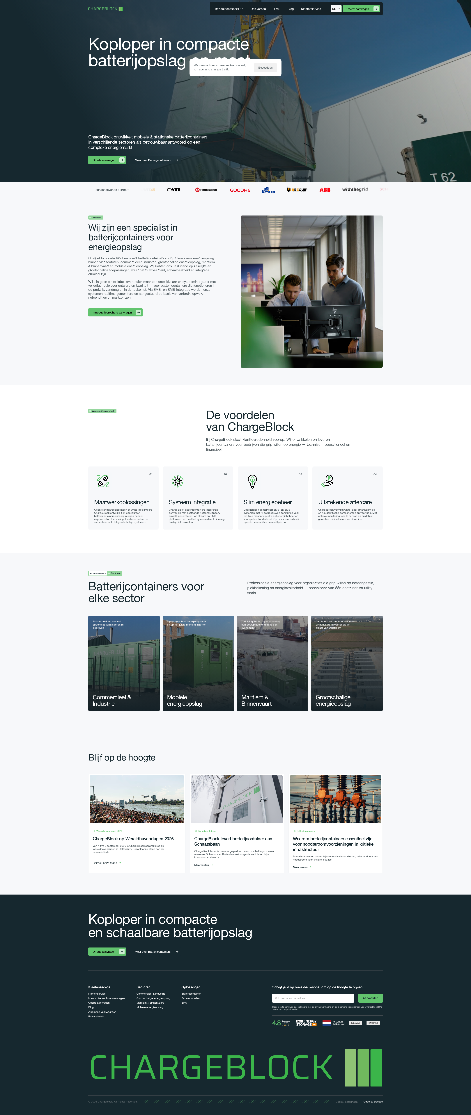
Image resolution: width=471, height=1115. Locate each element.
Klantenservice (97, 993)
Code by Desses (373, 1101)
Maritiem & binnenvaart (150, 1002)
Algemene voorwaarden (102, 1011)
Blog (91, 1007)
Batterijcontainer (191, 993)
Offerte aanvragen (99, 1002)
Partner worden (190, 998)
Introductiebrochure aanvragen (106, 998)
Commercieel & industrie (151, 993)
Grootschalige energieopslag (153, 998)
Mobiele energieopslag (150, 1007)
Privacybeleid (96, 1016)
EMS (184, 1002)
